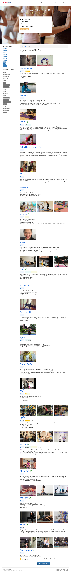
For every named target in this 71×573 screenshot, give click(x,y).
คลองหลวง (5, 48)
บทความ (26, 3)
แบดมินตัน (5, 112)
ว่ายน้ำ (4, 95)
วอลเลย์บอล (5, 93)
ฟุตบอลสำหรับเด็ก (6, 87)
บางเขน (4, 52)
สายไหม (4, 62)
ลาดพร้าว (4, 60)
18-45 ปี (24, 24)
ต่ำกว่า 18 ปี (25, 22)
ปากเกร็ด (4, 56)
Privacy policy (14, 570)
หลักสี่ (4, 64)
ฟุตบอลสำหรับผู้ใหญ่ (6, 84)
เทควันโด (4, 104)
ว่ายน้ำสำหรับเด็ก (6, 99)
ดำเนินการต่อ (24, 29)
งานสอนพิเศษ (54, 3)
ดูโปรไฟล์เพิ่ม (44, 564)
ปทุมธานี (4, 54)
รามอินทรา (5, 58)
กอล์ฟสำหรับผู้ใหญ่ (6, 74)
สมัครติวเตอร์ (63, 3)
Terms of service (6, 570)
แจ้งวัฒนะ (5, 66)
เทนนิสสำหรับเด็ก (6, 110)
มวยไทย (4, 89)
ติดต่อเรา (20, 570)
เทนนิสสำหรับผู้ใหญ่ (6, 108)
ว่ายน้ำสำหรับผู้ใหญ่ (6, 97)
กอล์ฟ (4, 72)
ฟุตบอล (4, 82)
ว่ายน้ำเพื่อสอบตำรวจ (6, 102)
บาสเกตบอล (5, 78)
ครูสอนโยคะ (23, 46)
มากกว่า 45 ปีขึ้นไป (27, 26)
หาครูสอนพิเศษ (17, 3)
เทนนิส (4, 106)
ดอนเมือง (4, 50)
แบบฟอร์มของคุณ (43, 3)
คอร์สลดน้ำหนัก (5, 76)
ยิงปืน (4, 91)
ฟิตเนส (4, 80)
